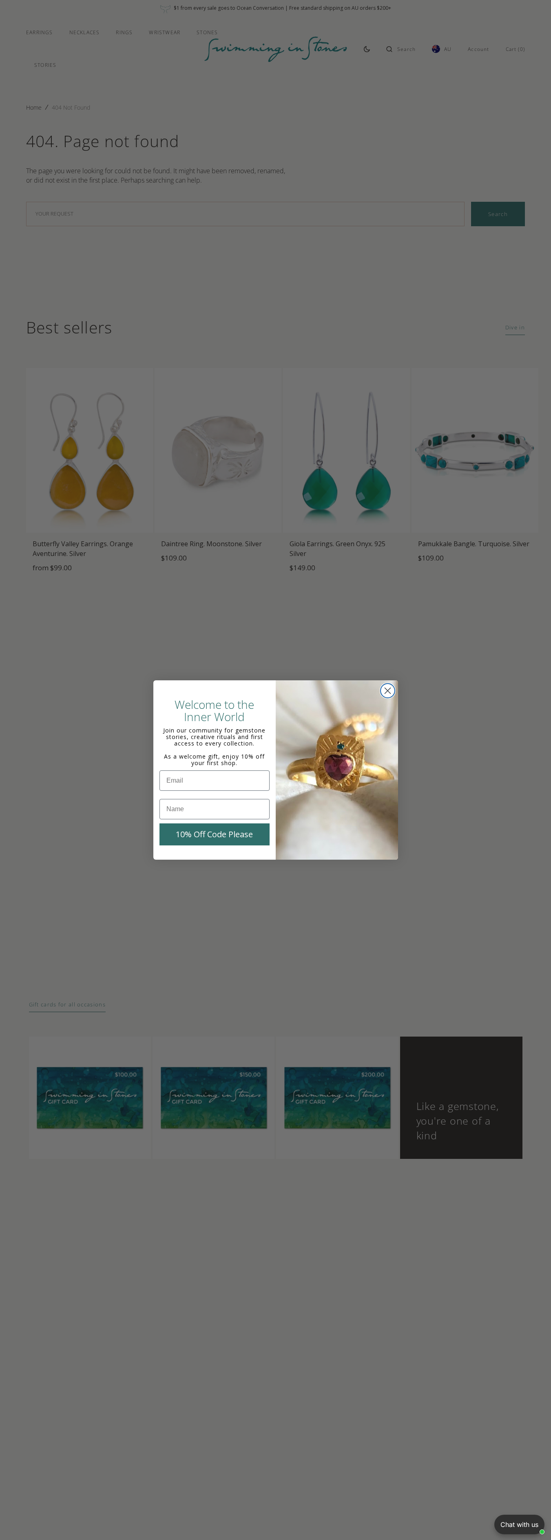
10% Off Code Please (214, 834)
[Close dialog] (388, 691)
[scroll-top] (532, 1521)
